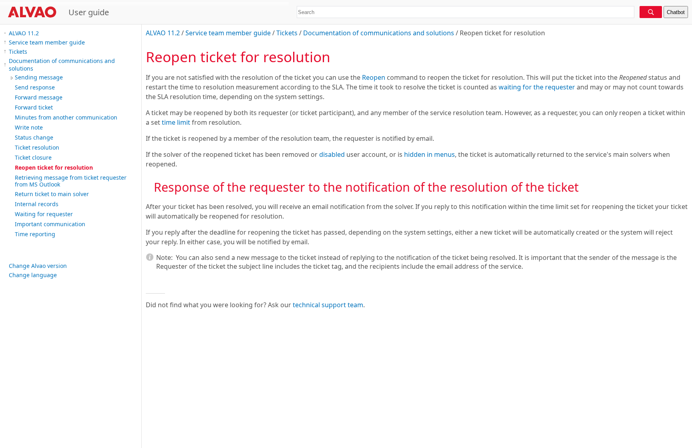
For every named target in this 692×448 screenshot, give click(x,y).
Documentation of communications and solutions (62, 64)
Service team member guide (47, 42)
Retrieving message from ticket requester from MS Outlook (71, 181)
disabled (332, 154)
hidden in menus (429, 154)
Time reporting (35, 234)
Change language (33, 275)
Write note (29, 127)
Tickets (18, 51)
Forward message (38, 97)
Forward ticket (34, 107)
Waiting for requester (44, 214)
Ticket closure (33, 157)
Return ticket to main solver (52, 194)
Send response (35, 87)
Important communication (50, 224)
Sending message (39, 77)
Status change (34, 137)
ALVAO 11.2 (24, 33)
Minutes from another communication (66, 117)
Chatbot (676, 12)
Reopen (373, 77)
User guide (88, 12)
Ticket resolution (37, 147)
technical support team (328, 304)
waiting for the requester (537, 87)
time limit (176, 122)
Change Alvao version (38, 266)
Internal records (36, 204)
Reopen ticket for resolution (54, 167)
